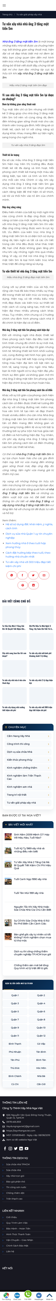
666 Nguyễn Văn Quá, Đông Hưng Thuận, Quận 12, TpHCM (28, 1116)
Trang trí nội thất (16, 794)
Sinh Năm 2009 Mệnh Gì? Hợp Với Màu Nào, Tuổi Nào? (31, 836)
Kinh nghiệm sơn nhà (19, 786)
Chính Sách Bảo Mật (17, 1245)
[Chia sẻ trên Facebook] (22, 575)
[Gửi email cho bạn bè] (44, 575)
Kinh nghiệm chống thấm (22, 767)
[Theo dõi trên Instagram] (10, 1149)
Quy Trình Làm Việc (17, 1223)
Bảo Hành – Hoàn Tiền (18, 1228)
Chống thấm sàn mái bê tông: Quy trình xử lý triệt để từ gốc (31, 967)
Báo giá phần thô (15, 1181)
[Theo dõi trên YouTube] (26, 1149)
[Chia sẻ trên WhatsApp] (12, 575)
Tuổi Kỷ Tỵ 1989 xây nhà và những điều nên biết (29, 850)
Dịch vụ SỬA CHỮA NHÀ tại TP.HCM (19, 983)
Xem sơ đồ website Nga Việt (21, 1139)
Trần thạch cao (14, 1198)
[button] (4, 5)
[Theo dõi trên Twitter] (16, 1149)
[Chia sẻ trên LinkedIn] (33, 585)
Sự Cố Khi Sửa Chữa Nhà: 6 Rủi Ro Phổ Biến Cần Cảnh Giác (31, 922)
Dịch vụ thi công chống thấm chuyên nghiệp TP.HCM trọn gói (32, 953)
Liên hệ (10, 1251)
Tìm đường (6, 1299)
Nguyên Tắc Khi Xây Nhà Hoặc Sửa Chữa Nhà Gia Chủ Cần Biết (32, 908)
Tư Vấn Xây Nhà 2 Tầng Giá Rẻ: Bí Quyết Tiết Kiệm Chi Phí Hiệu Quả (32, 865)
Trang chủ (7, 14)
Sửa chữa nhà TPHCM (18, 1164)
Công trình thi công (18, 744)
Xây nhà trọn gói (15, 1176)
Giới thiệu (11, 1217)
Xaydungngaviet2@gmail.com (23, 1126)
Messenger (39, 1299)
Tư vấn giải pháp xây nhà (29, 14)
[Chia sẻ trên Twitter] (33, 575)
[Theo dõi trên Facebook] (5, 1149)
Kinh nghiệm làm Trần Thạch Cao (24, 777)
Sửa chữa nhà (13, 1170)
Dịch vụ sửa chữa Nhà (19, 752)
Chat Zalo (17, 1299)
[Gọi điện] (28, 1294)
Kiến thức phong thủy (19, 759)
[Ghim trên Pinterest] (23, 585)
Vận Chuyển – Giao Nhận (19, 1240)
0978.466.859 (13, 1122)
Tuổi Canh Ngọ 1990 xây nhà (30, 879)
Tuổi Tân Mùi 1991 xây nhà (29, 893)
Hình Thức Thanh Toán (18, 1234)
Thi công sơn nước (16, 1187)
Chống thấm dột (15, 1193)
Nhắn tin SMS (49, 1299)
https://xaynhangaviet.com (20, 1130)
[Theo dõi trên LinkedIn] (21, 1149)
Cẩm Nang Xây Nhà (18, 736)
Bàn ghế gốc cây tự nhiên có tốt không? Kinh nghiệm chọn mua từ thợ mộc (32, 937)
